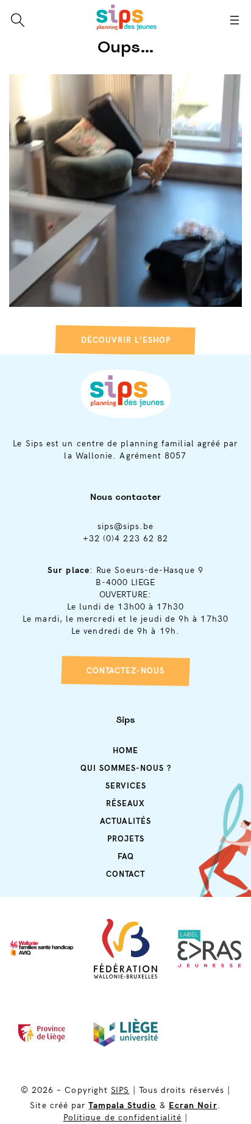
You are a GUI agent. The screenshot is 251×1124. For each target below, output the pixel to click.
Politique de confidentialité (122, 1117)
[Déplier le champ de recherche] (17, 20)
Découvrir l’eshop (126, 340)
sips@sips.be (125, 526)
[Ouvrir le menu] (234, 20)
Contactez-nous (125, 671)
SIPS (120, 1090)
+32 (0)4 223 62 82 (125, 538)
